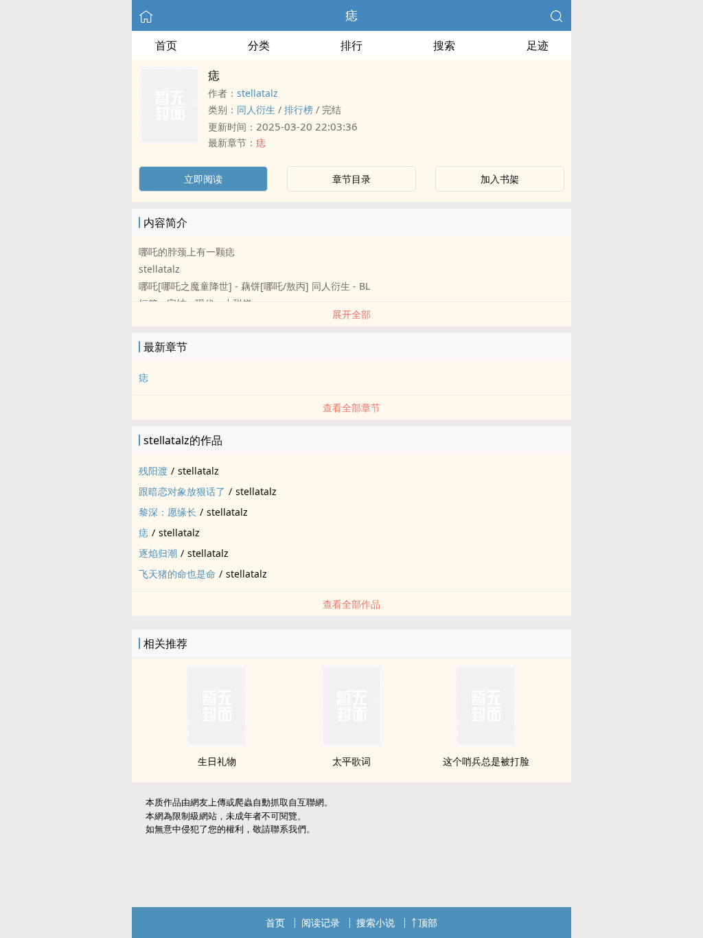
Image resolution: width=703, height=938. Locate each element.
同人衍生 (256, 109)
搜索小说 (375, 922)
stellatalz (257, 93)
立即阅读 (203, 178)
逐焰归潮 (158, 553)
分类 (259, 45)
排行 (351, 45)
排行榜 (298, 109)
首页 (166, 45)
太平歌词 (351, 761)
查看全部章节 (351, 407)
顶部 (427, 922)
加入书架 (500, 178)
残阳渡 (153, 470)
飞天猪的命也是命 (177, 573)
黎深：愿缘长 (167, 511)
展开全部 (351, 314)
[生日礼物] (217, 743)
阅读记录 (320, 922)
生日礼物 (217, 761)
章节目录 (351, 178)
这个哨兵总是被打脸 (486, 761)
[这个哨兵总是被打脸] (486, 743)
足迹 (538, 45)
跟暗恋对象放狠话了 (182, 491)
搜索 (444, 45)
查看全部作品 (351, 603)
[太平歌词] (351, 743)
